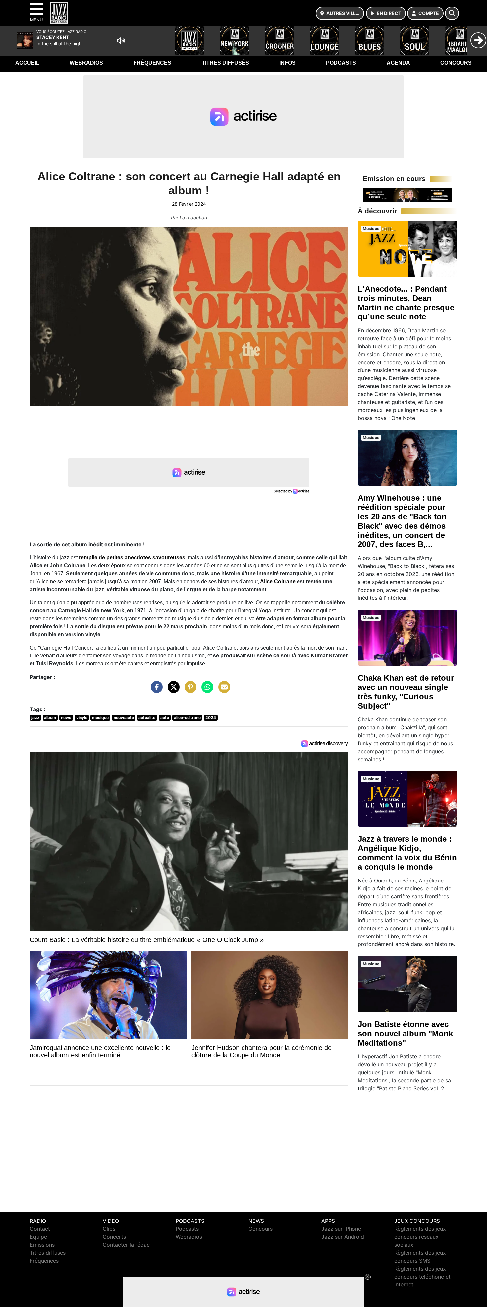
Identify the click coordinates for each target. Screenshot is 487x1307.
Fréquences (152, 63)
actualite (146, 717)
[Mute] (121, 41)
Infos (287, 63)
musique (100, 717)
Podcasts (341, 63)
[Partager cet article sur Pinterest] (188, 690)
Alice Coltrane (278, 581)
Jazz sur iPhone (341, 1228)
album (50, 717)
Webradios (86, 63)
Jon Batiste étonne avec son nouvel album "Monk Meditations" (405, 1033)
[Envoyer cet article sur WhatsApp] (205, 690)
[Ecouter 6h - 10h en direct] (407, 194)
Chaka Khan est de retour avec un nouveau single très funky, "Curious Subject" (406, 691)
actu (164, 717)
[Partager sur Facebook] (155, 690)
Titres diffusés (225, 63)
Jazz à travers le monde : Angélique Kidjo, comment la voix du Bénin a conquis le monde (407, 852)
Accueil (27, 63)
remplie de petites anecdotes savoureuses (132, 557)
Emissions (42, 1244)
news (66, 717)
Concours (456, 63)
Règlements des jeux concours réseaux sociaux (420, 1236)
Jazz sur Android (342, 1236)
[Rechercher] (452, 13)
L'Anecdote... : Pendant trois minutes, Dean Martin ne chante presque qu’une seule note (406, 302)
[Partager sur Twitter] (172, 690)
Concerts (114, 1236)
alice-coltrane (187, 717)
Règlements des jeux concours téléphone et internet (422, 1276)
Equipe (38, 1236)
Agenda (398, 63)
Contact (40, 1228)
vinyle (81, 717)
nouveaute (124, 717)
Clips (109, 1228)
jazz (35, 717)
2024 (210, 717)
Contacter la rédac (126, 1244)
